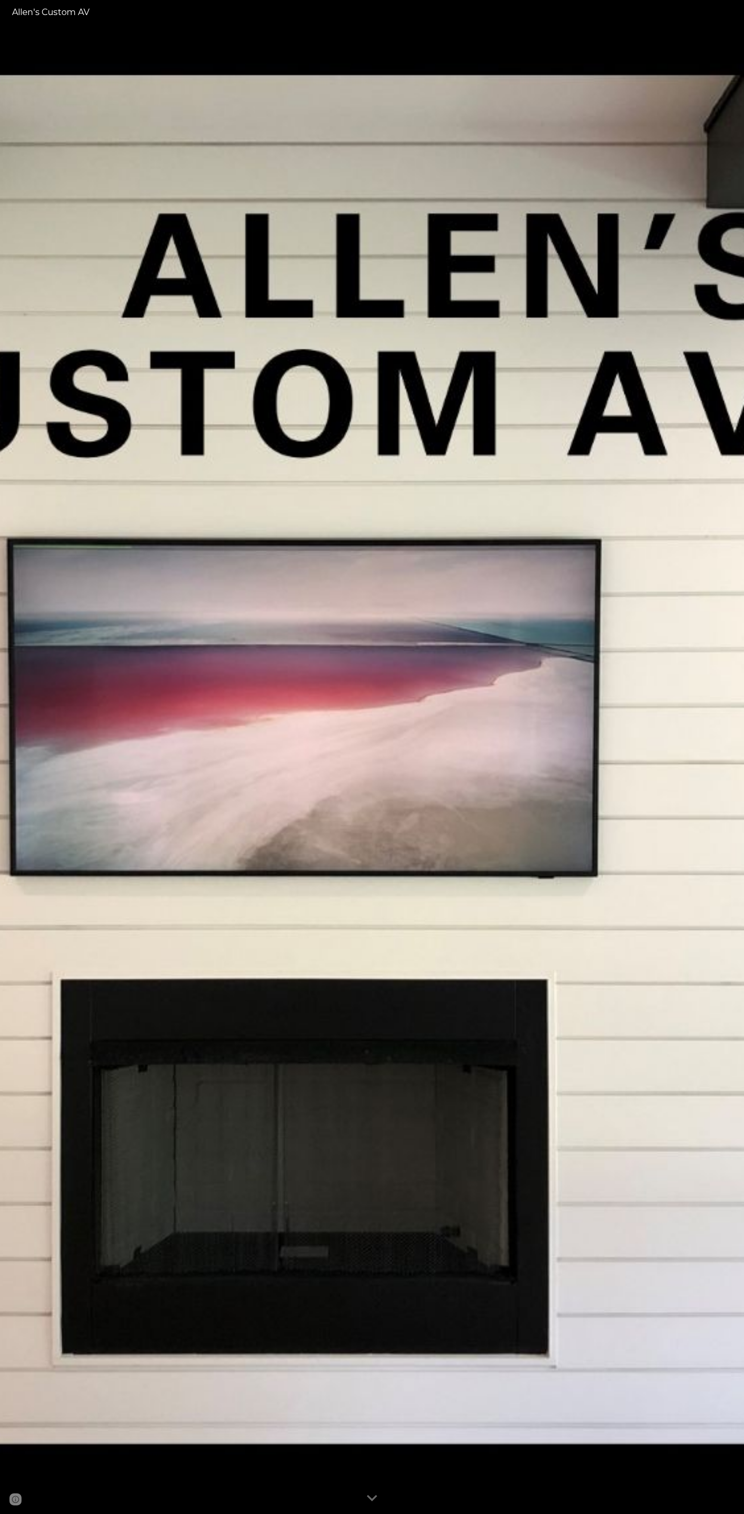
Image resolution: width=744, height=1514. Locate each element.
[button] (372, 1498)
